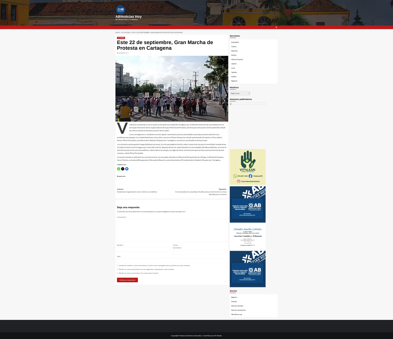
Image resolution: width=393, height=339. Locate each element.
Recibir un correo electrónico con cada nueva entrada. (138, 273)
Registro (234, 297)
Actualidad (121, 38)
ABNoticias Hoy (128, 16)
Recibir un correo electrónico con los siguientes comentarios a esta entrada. (146, 269)
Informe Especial (237, 59)
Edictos (234, 55)
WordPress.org (236, 314)
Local (233, 68)
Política (234, 76)
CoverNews (207, 336)
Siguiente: (201, 191)
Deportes (234, 51)
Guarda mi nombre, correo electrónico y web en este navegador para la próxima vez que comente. (154, 265)
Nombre (120, 245)
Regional (234, 81)
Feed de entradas (237, 306)
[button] (276, 27)
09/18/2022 (122, 53)
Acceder (234, 301)
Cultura (233, 46)
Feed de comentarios (238, 310)
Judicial (233, 64)
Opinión (234, 72)
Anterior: (137, 190)
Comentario (122, 217)
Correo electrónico (177, 246)
